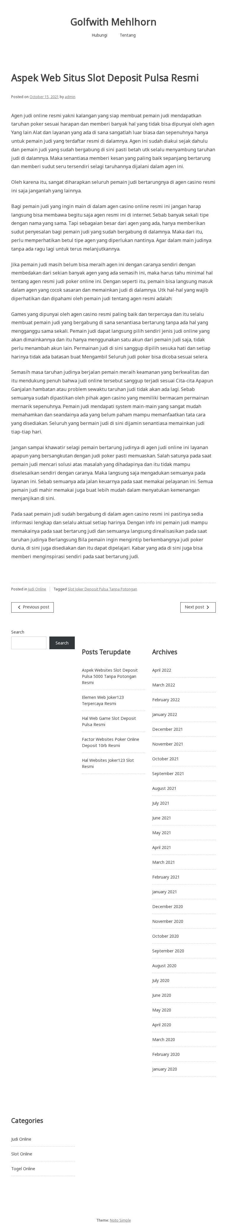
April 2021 (161, 847)
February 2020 (166, 1054)
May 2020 (161, 1010)
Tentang (128, 35)
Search (17, 632)
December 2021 (167, 729)
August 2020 (164, 965)
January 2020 (164, 1069)
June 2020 (161, 995)
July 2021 (160, 803)
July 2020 (160, 980)
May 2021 (161, 832)
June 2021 (161, 818)
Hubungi (99, 35)
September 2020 (168, 951)
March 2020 (163, 1039)
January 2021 (164, 891)
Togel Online (23, 1168)
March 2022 (163, 685)
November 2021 (167, 744)
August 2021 (164, 788)
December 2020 (167, 906)
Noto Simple (120, 1220)
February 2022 (166, 699)
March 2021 (163, 862)
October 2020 (165, 936)
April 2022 (161, 670)
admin (70, 96)
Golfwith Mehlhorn (113, 21)
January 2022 (164, 714)
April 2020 (161, 1024)
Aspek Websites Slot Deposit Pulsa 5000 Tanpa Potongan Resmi (110, 676)
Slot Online (21, 1154)
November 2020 (167, 921)
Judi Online (37, 589)
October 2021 (165, 759)
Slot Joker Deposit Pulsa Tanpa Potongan (102, 589)
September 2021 (168, 773)
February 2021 (166, 877)
